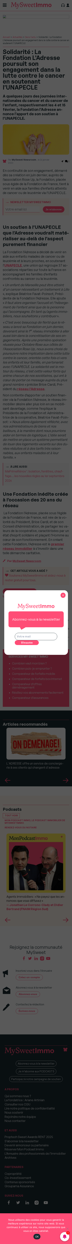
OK (37, 1236)
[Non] (67, 1228)
